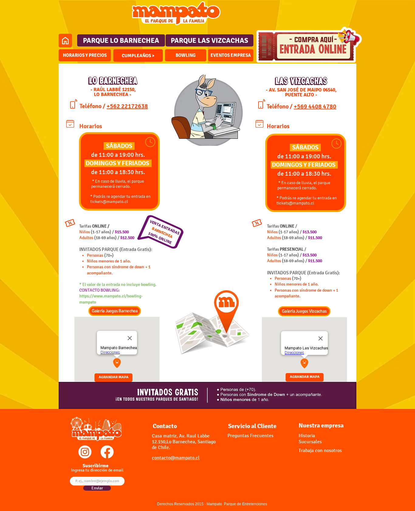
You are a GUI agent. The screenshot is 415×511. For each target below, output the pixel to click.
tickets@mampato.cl (109, 201)
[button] (138, 55)
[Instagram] (85, 452)
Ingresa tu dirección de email (97, 470)
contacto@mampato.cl (176, 458)
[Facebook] (107, 452)
